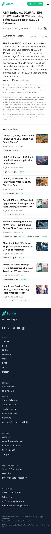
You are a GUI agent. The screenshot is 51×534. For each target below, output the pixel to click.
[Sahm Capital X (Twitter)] (8, 328)
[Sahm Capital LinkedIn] (23, 328)
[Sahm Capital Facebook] (3, 328)
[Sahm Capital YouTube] (18, 328)
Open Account (35, 3)
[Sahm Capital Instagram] (13, 328)
